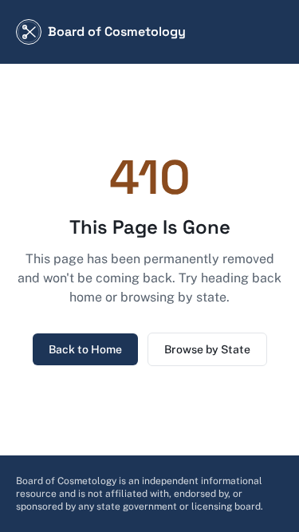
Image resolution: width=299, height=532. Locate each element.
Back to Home (85, 349)
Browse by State (207, 349)
